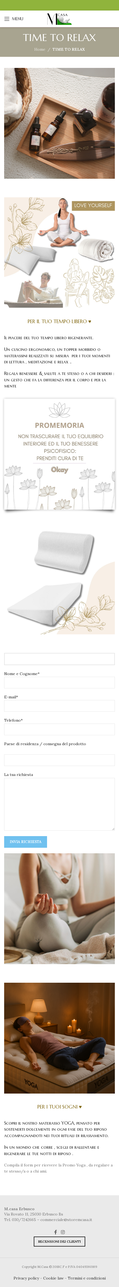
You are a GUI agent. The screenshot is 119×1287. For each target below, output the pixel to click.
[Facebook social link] (56, 1232)
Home (39, 49)
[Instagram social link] (62, 1232)
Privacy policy (26, 1278)
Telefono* (13, 720)
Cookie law (53, 1278)
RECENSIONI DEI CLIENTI (59, 1241)
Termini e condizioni (87, 1278)
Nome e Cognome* (22, 673)
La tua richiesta (18, 774)
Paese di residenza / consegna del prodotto (45, 743)
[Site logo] (59, 18)
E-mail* (11, 696)
